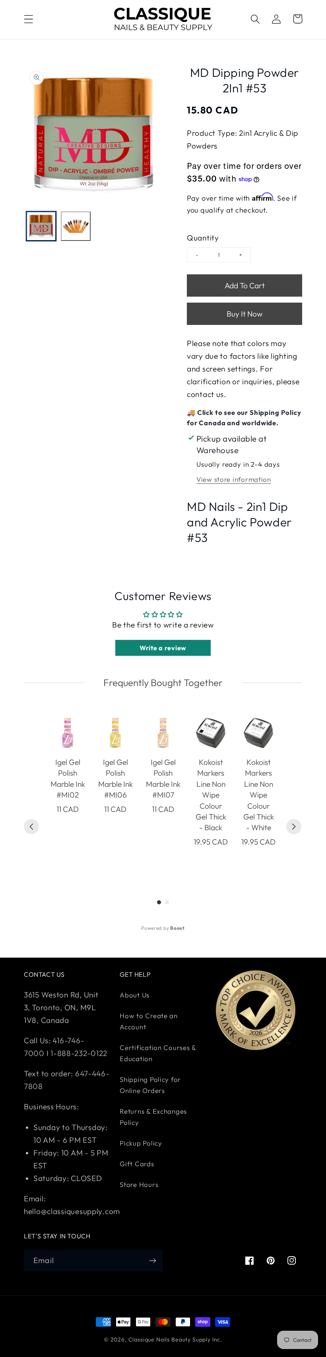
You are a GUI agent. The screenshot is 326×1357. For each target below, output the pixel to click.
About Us (134, 995)
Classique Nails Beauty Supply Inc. (175, 1339)
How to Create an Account (149, 1021)
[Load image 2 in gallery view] (76, 226)
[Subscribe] (152, 1260)
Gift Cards (137, 1164)
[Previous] (31, 826)
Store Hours (139, 1184)
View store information (233, 479)
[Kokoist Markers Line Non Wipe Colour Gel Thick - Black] (210, 733)
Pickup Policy (141, 1143)
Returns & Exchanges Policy (153, 1116)
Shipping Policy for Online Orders (150, 1085)
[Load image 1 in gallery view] (41, 226)
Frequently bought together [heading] (163, 682)
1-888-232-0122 (78, 1053)
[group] (67, 792)
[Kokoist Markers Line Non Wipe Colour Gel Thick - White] (258, 733)
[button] (28, 18)
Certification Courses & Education (158, 1053)
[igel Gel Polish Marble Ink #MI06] (115, 733)
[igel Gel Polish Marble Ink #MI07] (163, 733)
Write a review (163, 648)
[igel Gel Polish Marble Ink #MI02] (67, 733)
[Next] (293, 826)
